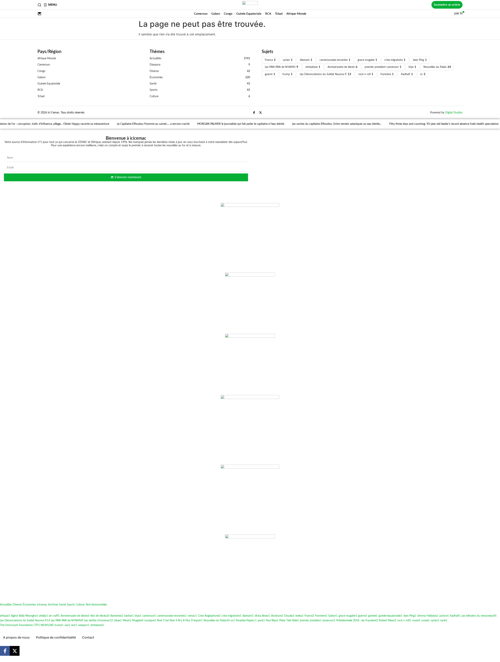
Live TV (458, 14)
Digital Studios (453, 112)
